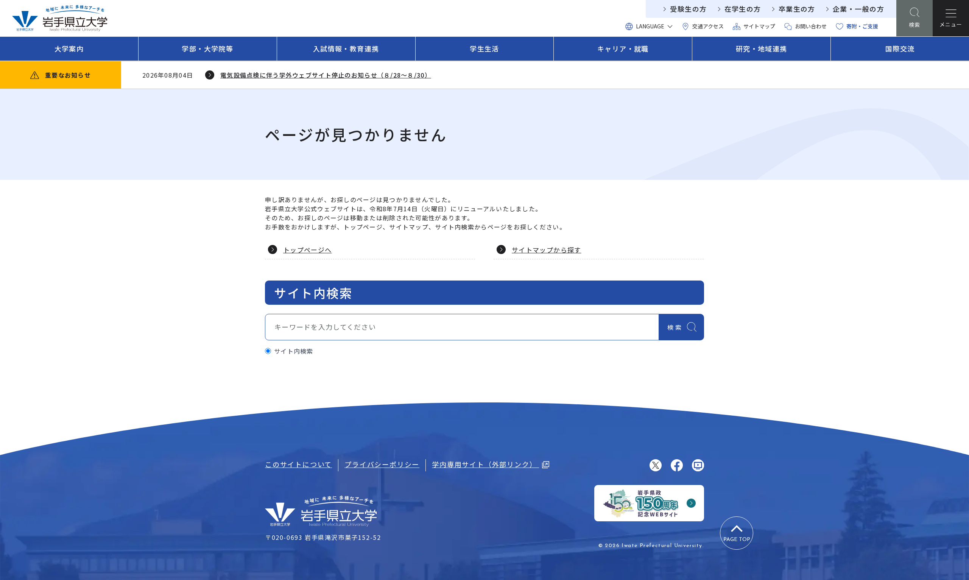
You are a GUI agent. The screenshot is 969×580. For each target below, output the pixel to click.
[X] (656, 465)
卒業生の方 (797, 9)
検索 (675, 327)
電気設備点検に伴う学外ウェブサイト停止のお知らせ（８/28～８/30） (325, 75)
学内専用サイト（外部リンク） (485, 464)
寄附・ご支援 (862, 26)
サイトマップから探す (546, 249)
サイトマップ (759, 26)
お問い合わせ (811, 26)
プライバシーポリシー (381, 464)
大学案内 (69, 48)
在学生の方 (742, 9)
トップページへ (307, 249)
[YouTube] (698, 465)
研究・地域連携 (761, 48)
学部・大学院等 (207, 48)
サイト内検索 (293, 350)
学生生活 (484, 48)
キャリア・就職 (623, 48)
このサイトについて (298, 464)
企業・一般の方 (858, 9)
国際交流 (900, 48)
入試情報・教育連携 (346, 48)
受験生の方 (688, 9)
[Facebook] (677, 465)
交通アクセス (708, 26)
